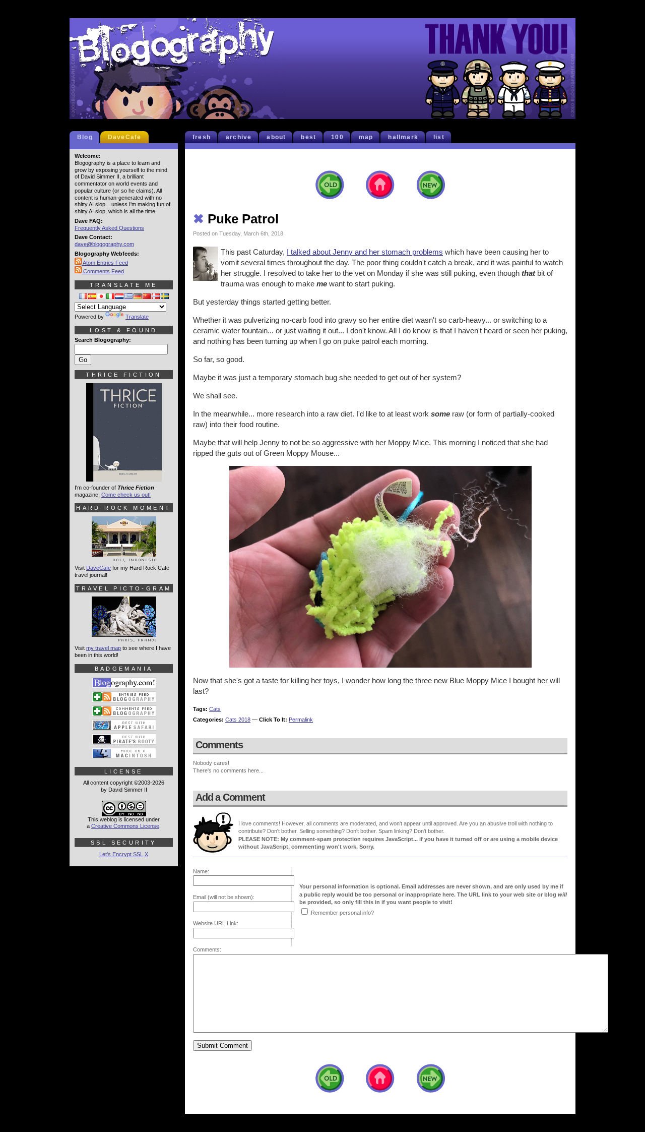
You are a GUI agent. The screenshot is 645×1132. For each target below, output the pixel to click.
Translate (137, 317)
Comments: (207, 949)
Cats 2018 (237, 720)
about (276, 137)
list (438, 137)
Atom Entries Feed (105, 263)
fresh (201, 137)
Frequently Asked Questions (109, 228)
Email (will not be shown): (223, 897)
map (366, 137)
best (308, 137)
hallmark (403, 137)
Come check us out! (126, 495)
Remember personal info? (342, 913)
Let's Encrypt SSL (121, 854)
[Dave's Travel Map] (124, 637)
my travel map (103, 648)
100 (337, 137)
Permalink (301, 720)
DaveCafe (125, 137)
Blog (85, 137)
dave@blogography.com (104, 244)
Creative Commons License (125, 826)
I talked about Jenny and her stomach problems (365, 252)
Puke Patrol (236, 218)
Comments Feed (103, 271)
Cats (215, 709)
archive (238, 137)
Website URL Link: (215, 923)
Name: (201, 871)
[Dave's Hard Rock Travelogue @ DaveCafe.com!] (124, 557)
